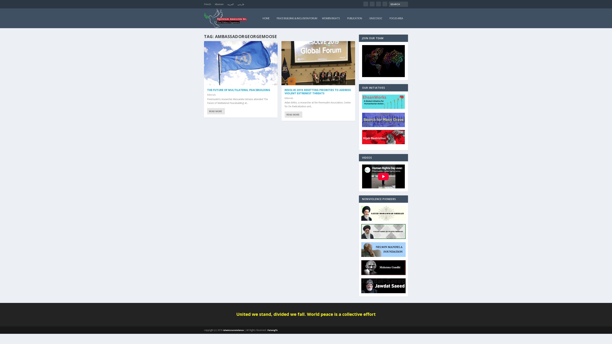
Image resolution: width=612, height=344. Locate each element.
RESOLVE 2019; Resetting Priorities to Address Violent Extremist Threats (318, 91)
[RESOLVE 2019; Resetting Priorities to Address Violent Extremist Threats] (318, 63)
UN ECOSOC (375, 18)
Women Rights (331, 18)
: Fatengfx (272, 330)
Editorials (211, 94)
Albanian (219, 4)
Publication (354, 18)
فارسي (240, 4)
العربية (230, 4)
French (207, 4)
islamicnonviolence (233, 330)
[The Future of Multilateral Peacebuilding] (241, 63)
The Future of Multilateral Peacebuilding (238, 90)
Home (265, 18)
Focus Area (396, 18)
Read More (215, 111)
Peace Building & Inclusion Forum (297, 18)
